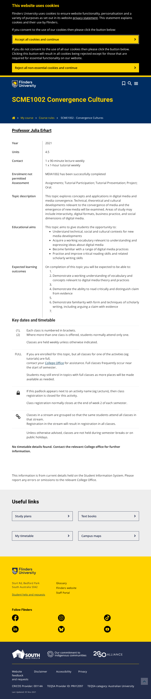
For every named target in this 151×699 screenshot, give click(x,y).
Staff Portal (63, 592)
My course (27, 118)
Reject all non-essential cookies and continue (46, 68)
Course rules (47, 118)
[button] (123, 83)
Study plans (23, 516)
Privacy (82, 671)
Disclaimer (40, 671)
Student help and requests (28, 594)
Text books (88, 516)
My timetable (24, 536)
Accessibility (63, 671)
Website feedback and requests (20, 675)
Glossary (61, 583)
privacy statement (85, 18)
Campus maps (91, 536)
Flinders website (66, 588)
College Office (54, 363)
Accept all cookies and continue (37, 39)
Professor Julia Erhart (31, 130)
